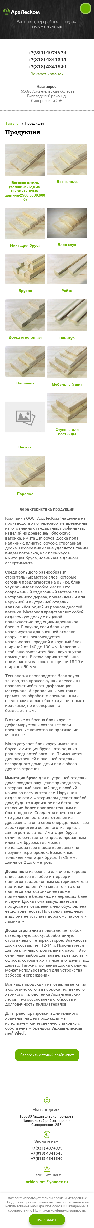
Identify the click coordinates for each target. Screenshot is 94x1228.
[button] (47, 74)
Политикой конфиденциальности (59, 1210)
